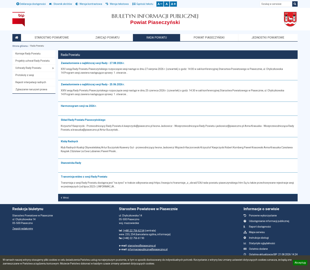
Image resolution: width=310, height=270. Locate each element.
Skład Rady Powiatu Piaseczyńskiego (83, 119)
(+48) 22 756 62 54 (133, 230)
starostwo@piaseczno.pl (142, 245)
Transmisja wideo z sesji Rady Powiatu (84, 176)
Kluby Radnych (69, 141)
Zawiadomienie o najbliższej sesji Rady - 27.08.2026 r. (93, 63)
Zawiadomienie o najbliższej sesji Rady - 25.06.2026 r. (93, 84)
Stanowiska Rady (71, 162)
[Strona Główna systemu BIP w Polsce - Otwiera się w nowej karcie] (18, 19)
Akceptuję (300, 263)
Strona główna (20, 46)
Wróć (66, 197)
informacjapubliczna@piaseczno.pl (148, 249)
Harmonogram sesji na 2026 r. (79, 105)
